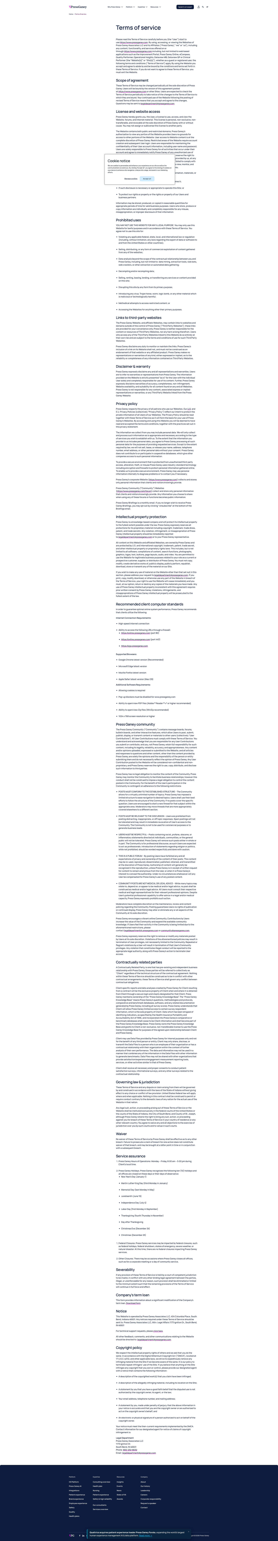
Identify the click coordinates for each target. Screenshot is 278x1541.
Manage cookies (130, 179)
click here (158, 1331)
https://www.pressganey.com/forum (134, 491)
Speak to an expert (185, 7)
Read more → (145, 1535)
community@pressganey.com (175, 930)
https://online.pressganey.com (135, 633)
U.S (189, 408)
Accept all (147, 179)
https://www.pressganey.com (134, 42)
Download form (133, 1303)
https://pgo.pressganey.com (134, 646)
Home (71, 14)
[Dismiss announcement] (188, 1531)
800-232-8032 (130, 1449)
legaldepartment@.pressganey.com (141, 930)
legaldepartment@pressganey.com (157, 103)
